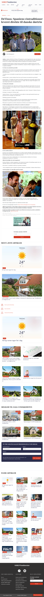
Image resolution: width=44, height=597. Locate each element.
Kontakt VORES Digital (5, 582)
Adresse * (5, 451)
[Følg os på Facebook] (19, 570)
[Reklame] (22, 221)
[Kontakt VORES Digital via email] (24, 570)
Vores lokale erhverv (20, 579)
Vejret (40, 4)
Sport (36, 4)
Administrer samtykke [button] (5, 584)
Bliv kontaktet (36, 458)
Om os (2, 577)
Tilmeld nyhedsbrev (38, 595)
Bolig (8, 4)
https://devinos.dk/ (14, 211)
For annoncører (4, 579)
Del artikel (37, 54)
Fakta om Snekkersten (20, 582)
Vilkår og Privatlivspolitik (6, 580)
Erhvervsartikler (19, 584)
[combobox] (3, 454)
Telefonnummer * (6, 446)
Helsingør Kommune (20, 585)
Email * (24, 446)
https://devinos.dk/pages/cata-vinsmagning (26, 204)
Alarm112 (3, 4)
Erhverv (12, 4)
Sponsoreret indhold (20, 589)
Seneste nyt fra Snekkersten (21, 577)
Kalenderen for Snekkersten (21, 580)
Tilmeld (22, 237)
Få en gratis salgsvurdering (21, 587)
